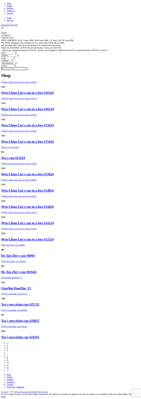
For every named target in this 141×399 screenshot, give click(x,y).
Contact (10, 13)
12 (8, 367)
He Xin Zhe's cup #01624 (18, 272)
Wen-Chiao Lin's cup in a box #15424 (27, 141)
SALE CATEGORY (24, 38)
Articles (10, 8)
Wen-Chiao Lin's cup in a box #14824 (27, 190)
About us (11, 11)
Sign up (10, 20)
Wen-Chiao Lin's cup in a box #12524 (27, 239)
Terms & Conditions (15, 387)
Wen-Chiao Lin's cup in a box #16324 (27, 92)
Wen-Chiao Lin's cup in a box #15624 (27, 125)
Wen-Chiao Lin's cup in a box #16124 (27, 109)
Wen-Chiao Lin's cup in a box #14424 (27, 206)
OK (130, 394)
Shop (9, 3)
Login (9, 18)
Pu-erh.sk (4, 392)
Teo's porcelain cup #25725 (20, 304)
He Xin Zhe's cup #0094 (18, 255)
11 (8, 365)
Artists (9, 6)
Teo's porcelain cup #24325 (20, 337)
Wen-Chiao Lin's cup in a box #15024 (27, 174)
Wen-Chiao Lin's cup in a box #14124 (27, 223)
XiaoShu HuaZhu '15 (16, 288)
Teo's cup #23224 (13, 158)
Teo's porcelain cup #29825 (20, 320)
